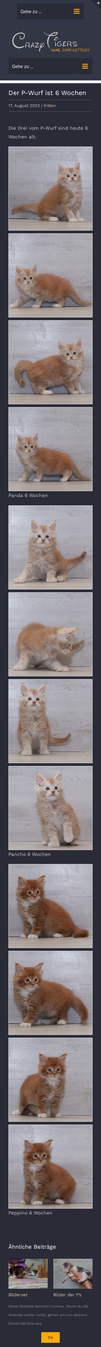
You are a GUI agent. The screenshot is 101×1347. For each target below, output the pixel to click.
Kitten (50, 105)
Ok (50, 1337)
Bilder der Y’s (67, 1294)
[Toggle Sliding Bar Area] (96, 5)
